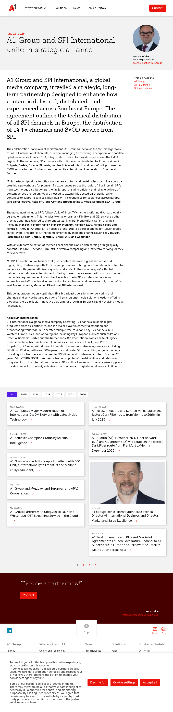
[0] (69, 565)
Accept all (150, 682)
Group (141, 81)
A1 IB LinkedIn (142, 84)
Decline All (97, 682)
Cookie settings (124, 682)
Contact (158, 8)
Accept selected (115, 406)
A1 (136, 81)
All (11, 394)
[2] (103, 565)
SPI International (143, 88)
